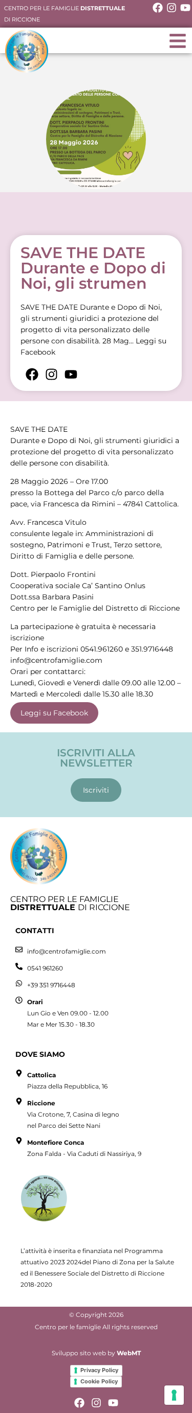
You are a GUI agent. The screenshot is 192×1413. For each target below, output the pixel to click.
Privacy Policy (99, 1370)
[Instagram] (171, 8)
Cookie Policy (99, 1381)
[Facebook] (158, 8)
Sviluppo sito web (79, 1353)
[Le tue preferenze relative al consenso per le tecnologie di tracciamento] (174, 1395)
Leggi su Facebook (54, 712)
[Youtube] (185, 8)
